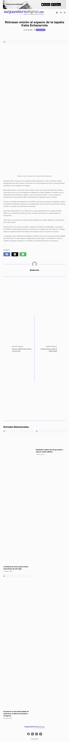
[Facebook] (6, 254)
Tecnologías (41, 30)
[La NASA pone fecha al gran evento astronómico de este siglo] (18, 497)
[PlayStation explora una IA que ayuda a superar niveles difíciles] (51, 438)
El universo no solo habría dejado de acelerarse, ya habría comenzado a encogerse (16, 714)
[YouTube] (40, 734)
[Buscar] (61, 12)
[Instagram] (36, 734)
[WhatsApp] (23, 254)
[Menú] (65, 12)
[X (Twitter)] (15, 254)
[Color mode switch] (57, 12)
